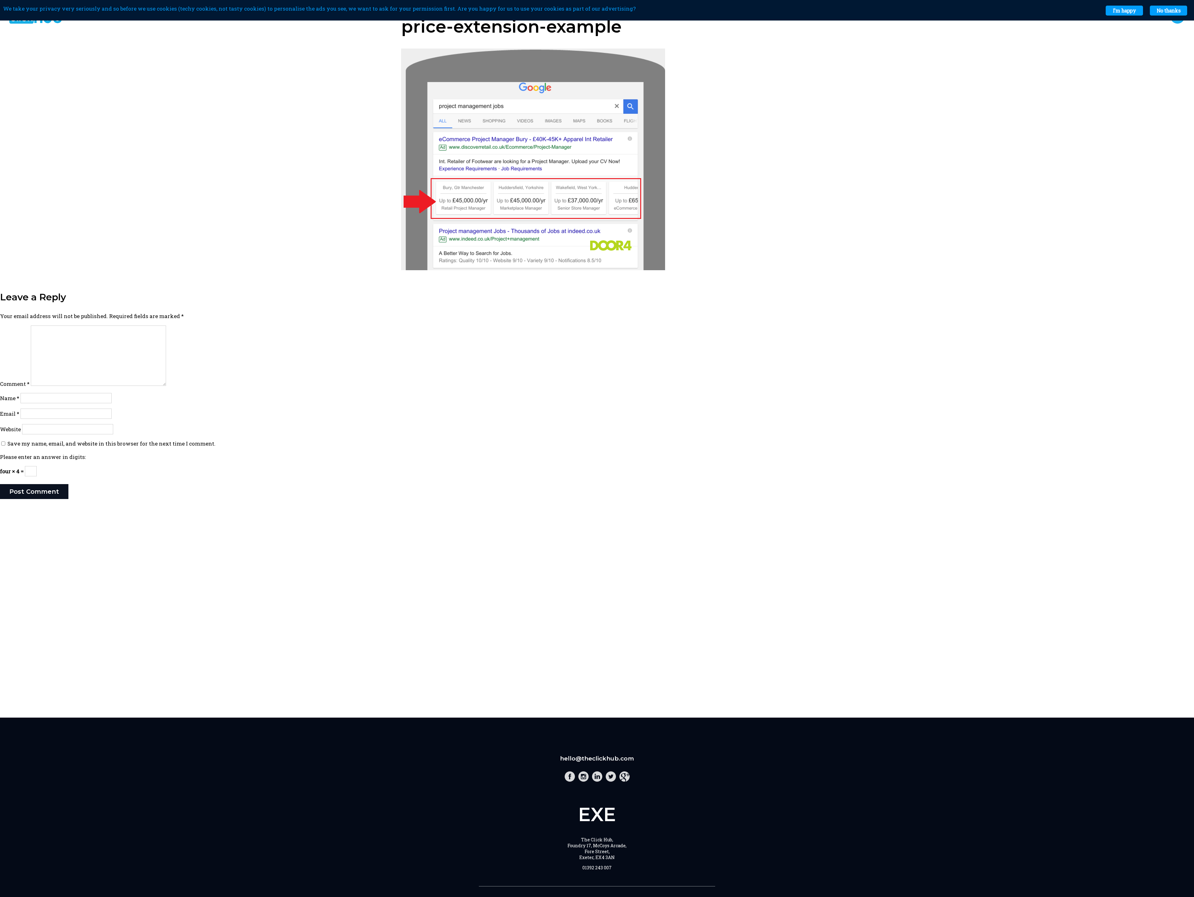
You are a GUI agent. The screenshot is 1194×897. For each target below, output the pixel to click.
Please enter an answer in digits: (43, 456)
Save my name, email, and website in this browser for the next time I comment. (111, 443)
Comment (15, 383)
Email (9, 413)
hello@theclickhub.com (597, 758)
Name (9, 398)
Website (10, 429)
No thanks (1168, 10)
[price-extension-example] (533, 268)
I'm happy (1124, 10)
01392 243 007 (597, 868)
